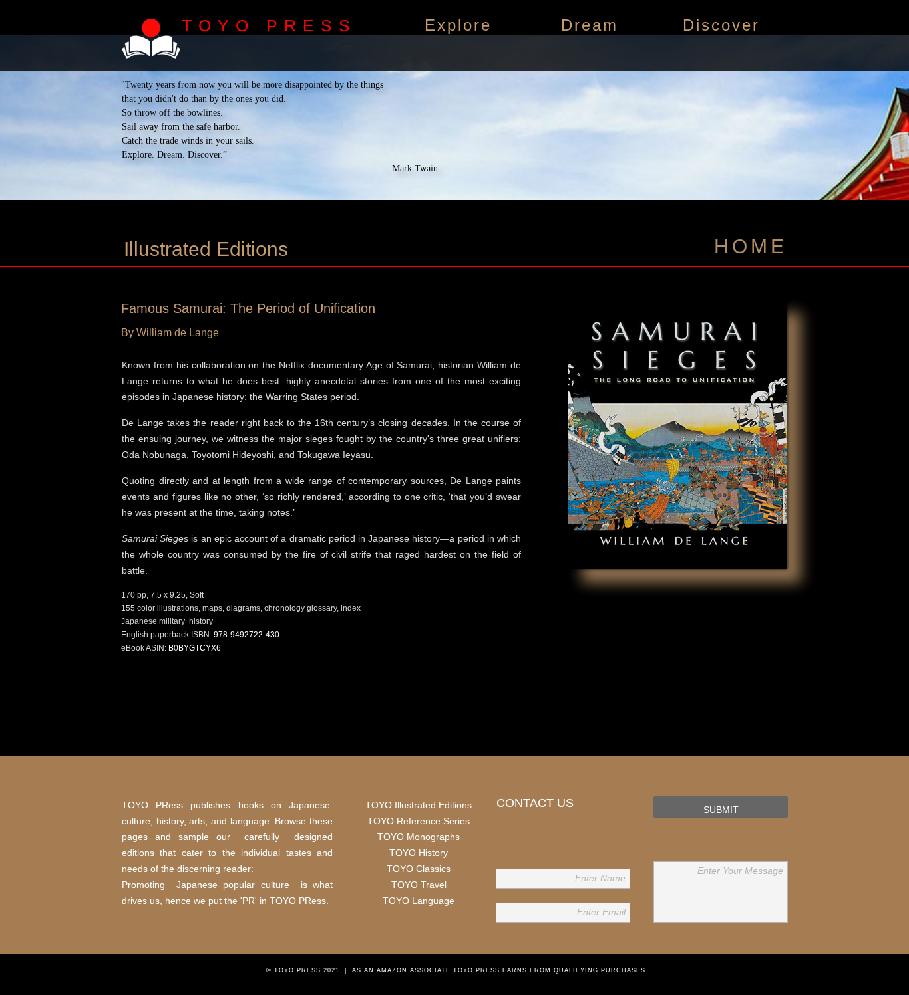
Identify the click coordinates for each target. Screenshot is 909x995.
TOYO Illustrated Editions (418, 805)
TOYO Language (418, 900)
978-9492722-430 (246, 634)
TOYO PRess (298, 900)
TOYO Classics (419, 868)
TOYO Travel (419, 884)
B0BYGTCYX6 (194, 648)
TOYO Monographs (418, 836)
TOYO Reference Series (418, 821)
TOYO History (418, 852)
